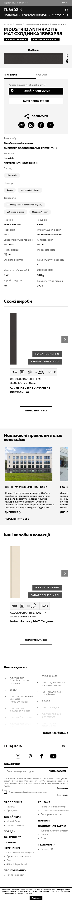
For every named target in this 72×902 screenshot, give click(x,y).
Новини (44, 821)
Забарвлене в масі (15, 212)
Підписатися (57, 771)
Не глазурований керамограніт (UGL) (24, 205)
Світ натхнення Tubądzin (20, 852)
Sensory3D (47, 849)
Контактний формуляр (53, 807)
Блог (9, 860)
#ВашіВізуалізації (17, 864)
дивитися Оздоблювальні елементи (29, 148)
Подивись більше (54, 732)
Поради (56, 15)
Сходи (10, 190)
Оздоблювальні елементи (37, 24)
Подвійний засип (40, 212)
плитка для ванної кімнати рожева (53, 684)
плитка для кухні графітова (52, 693)
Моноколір (12, 175)
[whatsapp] (31, 125)
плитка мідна (50, 707)
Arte (43, 838)
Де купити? (12, 837)
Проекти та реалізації (19, 856)
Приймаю (36, 898)
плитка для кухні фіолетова (52, 715)
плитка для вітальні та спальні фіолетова (49, 727)
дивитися (11, 512)
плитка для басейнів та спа (20, 709)
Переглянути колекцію (19, 163)
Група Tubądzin (15, 875)
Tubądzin (8, 24)
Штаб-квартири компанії (55, 810)
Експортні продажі (51, 814)
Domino (45, 834)
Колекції (11, 807)
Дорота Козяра (15, 825)
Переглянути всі (36, 410)
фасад (46, 701)
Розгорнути (62, 788)
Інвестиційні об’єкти (30, 190)
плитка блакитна (21, 717)
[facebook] (40, 125)
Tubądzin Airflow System (54, 831)
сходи (13, 690)
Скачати (10, 842)
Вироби (18, 24)
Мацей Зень (13, 821)
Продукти (12, 810)
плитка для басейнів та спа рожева (20, 681)
